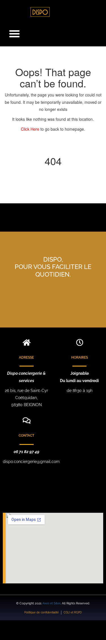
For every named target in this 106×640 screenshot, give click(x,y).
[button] (14, 33)
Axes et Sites (51, 603)
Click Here (30, 129)
